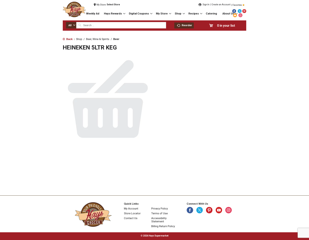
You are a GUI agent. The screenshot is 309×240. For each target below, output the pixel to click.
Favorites (237, 5)
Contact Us (130, 218)
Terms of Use (159, 213)
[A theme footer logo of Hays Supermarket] (93, 214)
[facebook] (234, 11)
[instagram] (240, 15)
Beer (116, 39)
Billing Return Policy (163, 226)
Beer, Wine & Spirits (97, 39)
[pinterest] (244, 11)
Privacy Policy (159, 208)
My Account (131, 208)
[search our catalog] (79, 25)
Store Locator (132, 213)
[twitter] (240, 11)
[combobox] (71, 25)
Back (69, 39)
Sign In (206, 4)
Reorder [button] (187, 25)
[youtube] (235, 15)
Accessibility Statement (159, 220)
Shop (79, 39)
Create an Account (220, 4)
